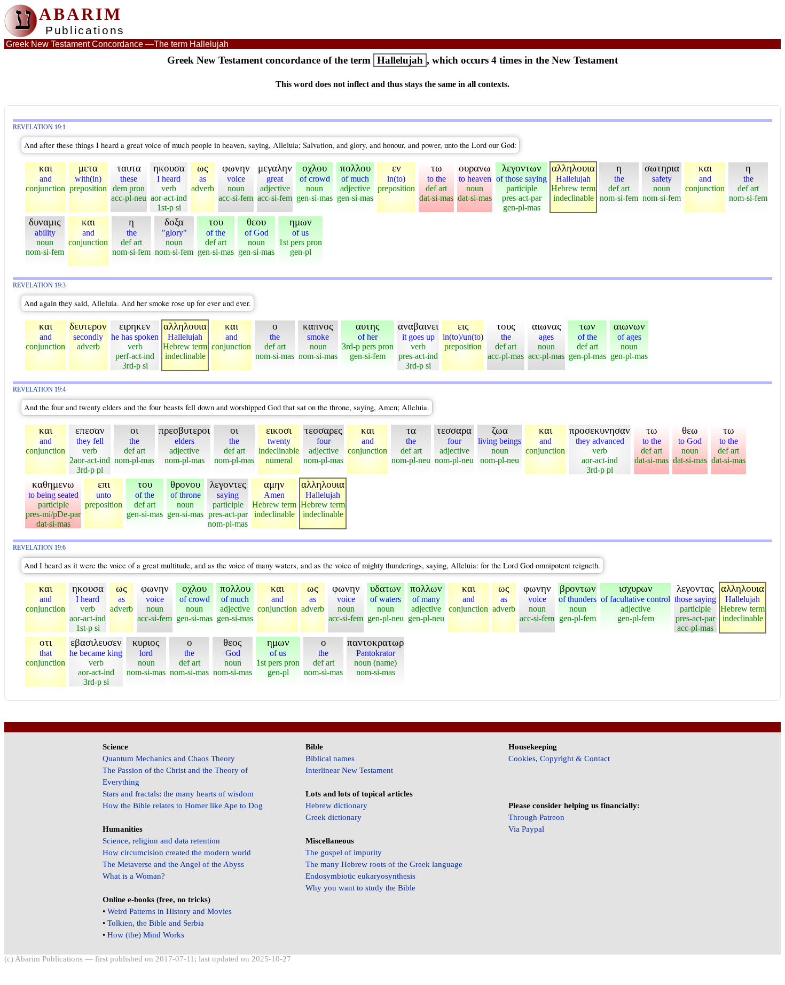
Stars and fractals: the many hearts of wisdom (178, 793)
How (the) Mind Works (145, 935)
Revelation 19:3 (39, 285)
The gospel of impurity (343, 852)
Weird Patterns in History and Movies (169, 911)
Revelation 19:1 (39, 127)
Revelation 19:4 (39, 389)
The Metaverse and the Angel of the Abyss (173, 864)
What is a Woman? (134, 876)
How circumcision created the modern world (177, 852)
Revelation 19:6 (39, 547)
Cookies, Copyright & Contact (559, 758)
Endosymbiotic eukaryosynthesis (360, 876)
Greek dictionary (333, 817)
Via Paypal (526, 829)
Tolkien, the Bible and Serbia (155, 923)
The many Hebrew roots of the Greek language (383, 864)
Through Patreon (536, 817)
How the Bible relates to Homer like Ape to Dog (183, 805)
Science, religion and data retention (161, 841)
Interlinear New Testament (349, 770)
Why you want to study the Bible (360, 888)
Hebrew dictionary (336, 805)
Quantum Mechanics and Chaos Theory (169, 758)
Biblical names (330, 758)
